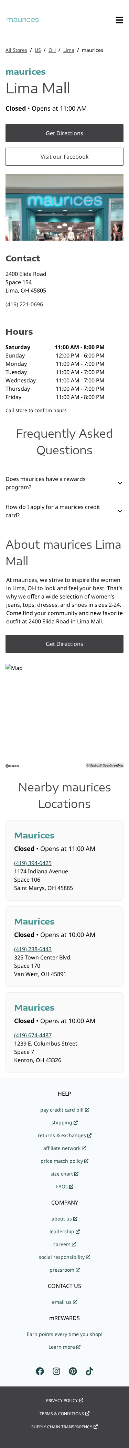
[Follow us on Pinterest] (73, 1371)
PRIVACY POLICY (62, 1400)
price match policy (62, 1161)
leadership (62, 1231)
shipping (62, 1122)
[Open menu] (119, 20)
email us (62, 1302)
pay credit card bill (62, 1109)
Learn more (62, 1347)
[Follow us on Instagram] (56, 1371)
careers (62, 1244)
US (38, 50)
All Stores (16, 50)
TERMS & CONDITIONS (62, 1414)
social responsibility (62, 1257)
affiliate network (61, 1148)
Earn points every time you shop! (65, 1334)
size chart (62, 1173)
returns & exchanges (62, 1135)
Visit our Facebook (65, 156)
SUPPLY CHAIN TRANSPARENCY (61, 1427)
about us (62, 1218)
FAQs (62, 1186)
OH (52, 50)
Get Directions (64, 133)
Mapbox (94, 765)
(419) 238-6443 (33, 949)
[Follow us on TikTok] (89, 1371)
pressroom (62, 1269)
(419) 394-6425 (33, 863)
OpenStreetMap (113, 765)
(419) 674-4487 (33, 1035)
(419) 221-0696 (24, 304)
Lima (68, 50)
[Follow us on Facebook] (40, 1371)
